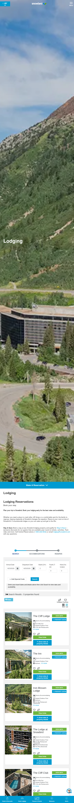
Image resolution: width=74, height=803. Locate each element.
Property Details (61, 619)
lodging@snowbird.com (61, 532)
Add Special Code (18, 579)
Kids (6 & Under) (63, 566)
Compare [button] (59, 602)
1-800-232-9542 (40, 532)
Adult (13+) (42, 565)
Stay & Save (61, 528)
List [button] (67, 607)
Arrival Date (10, 565)
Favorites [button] (65, 602)
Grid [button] (63, 607)
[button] (22, 799)
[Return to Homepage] (39, 3)
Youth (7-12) (52, 566)
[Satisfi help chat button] (69, 791)
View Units (42, 637)
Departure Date (27, 565)
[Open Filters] (6, 600)
